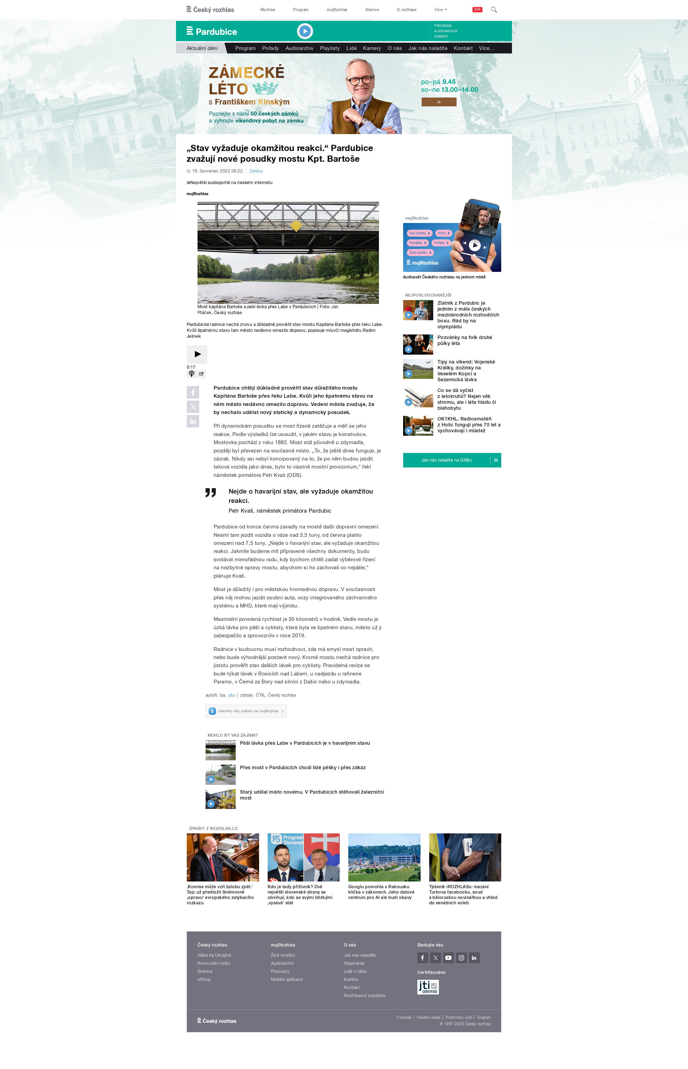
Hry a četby (418, 233)
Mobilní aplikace (287, 979)
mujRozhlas (337, 10)
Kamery (441, 36)
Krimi (442, 233)
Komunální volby (214, 963)
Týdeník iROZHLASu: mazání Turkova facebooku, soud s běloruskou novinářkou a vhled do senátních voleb (463, 894)
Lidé (351, 48)
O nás (395, 48)
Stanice (372, 10)
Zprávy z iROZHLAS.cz (213, 828)
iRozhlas (267, 10)
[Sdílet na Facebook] (193, 392)
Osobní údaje (429, 1017)
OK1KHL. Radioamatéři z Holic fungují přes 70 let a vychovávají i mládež (469, 424)
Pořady (270, 48)
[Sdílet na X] (193, 407)
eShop (204, 979)
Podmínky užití (459, 1017)
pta (231, 695)
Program (301, 10)
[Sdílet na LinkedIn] (193, 421)
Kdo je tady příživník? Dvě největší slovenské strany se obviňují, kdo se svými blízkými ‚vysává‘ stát (300, 894)
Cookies (404, 1017)
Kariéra (351, 979)
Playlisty (330, 48)
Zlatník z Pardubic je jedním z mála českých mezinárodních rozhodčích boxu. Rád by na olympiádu (468, 314)
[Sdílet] (201, 374)
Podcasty (280, 971)
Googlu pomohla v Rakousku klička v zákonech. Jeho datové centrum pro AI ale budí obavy (381, 892)
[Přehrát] (197, 354)
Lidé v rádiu (355, 971)
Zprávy (256, 171)
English (484, 1017)
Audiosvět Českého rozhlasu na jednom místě (444, 277)
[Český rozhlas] (210, 9)
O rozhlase (407, 10)
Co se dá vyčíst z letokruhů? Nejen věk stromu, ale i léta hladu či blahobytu (467, 399)
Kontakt (463, 48)
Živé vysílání (418, 252)
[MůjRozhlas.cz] (197, 194)
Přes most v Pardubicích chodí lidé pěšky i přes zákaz (303, 767)
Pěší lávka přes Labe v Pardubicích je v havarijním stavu (305, 743)
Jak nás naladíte (427, 48)
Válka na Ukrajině (214, 955)
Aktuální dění (202, 48)
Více (486, 48)
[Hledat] (494, 9)
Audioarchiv (445, 31)
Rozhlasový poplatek (364, 995)
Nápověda (354, 963)
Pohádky (416, 243)
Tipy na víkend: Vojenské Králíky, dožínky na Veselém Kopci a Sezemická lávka (466, 370)
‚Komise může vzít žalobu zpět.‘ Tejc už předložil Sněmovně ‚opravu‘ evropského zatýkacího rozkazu (220, 894)
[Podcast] (191, 374)
